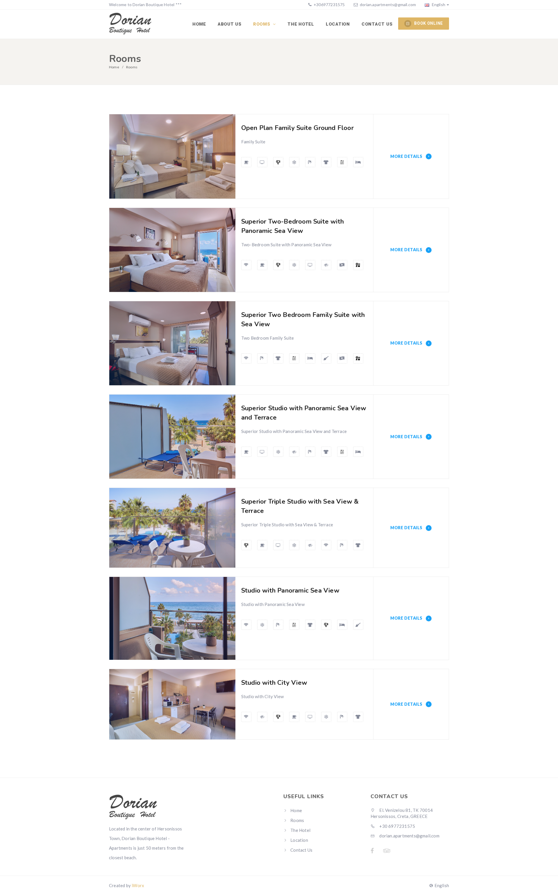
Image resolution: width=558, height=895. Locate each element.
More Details (406, 156)
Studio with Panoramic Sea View (290, 590)
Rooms (262, 24)
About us (230, 24)
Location (338, 24)
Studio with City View (274, 682)
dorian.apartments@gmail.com (388, 4)
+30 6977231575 (396, 826)
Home (199, 24)
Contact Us (377, 24)
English (438, 4)
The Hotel (300, 24)
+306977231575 (329, 4)
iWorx (138, 885)
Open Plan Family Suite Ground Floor (297, 128)
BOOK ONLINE (428, 23)
